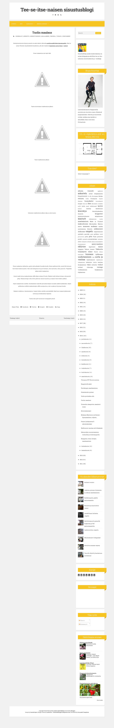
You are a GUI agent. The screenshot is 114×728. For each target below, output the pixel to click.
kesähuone (99, 208)
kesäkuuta (84, 364)
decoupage (95, 196)
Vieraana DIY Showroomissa (90, 380)
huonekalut (19, 36)
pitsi (91, 237)
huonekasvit (99, 201)
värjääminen (99, 270)
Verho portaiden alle (87, 396)
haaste (101, 198)
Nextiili (90, 229)
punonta (100, 236)
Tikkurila (53, 36)
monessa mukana (91, 226)
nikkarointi (98, 229)
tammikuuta (85, 450)
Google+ (42, 307)
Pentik (101, 234)
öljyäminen (81, 272)
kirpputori (99, 214)
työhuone (99, 254)
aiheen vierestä (88, 191)
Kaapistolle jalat (86, 384)
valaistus (89, 262)
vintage (100, 267)
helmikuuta (85, 446)
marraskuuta (85, 343)
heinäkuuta (85, 360)
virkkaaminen (86, 270)
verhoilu (94, 265)
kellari (82, 208)
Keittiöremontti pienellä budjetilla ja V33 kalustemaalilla (92, 523)
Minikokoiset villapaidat (92, 538)
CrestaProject (34, 712)
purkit (80, 239)
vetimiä (66, 45)
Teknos (87, 249)
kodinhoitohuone (86, 216)
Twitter (33, 307)
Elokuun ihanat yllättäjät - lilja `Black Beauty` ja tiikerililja (92, 655)
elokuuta (84, 356)
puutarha (85, 239)
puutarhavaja (93, 239)
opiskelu (81, 234)
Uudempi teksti (15, 318)
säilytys (83, 246)
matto (80, 226)
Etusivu (13, 23)
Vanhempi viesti (69, 318)
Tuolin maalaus (42, 32)
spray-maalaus (97, 244)
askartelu (83, 193)
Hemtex (81, 201)
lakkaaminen (94, 219)
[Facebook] (53, 14)
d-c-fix (90, 196)
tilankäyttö (83, 252)
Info (21, 23)
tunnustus (81, 254)
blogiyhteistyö (83, 196)
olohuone (82, 232)
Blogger (73, 710)
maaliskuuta (85, 376)
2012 (81, 459)
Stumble (50, 307)
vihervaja (92, 267)
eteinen (82, 199)
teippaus (81, 249)
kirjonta (86, 214)
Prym (95, 236)
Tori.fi (96, 252)
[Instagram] (55, 14)
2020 (81, 311)
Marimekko (93, 224)
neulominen (82, 229)
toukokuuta (85, 368)
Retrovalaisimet (86, 411)
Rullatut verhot (89, 482)
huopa (80, 203)
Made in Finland (96, 221)
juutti (88, 206)
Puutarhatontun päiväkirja (89, 683)
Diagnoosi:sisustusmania (88, 673)
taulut (100, 247)
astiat (91, 193)
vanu (89, 265)
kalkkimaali (94, 206)
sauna (93, 241)
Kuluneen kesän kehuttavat (91, 644)
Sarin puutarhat (85, 653)
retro (79, 241)
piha (87, 236)
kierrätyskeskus (35, 36)
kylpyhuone (99, 216)
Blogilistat (29, 23)
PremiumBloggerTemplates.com (61, 712)
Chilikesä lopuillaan (86, 697)
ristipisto (84, 241)
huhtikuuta (85, 372)
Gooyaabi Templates (83, 712)
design (100, 196)
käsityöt (83, 218)
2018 (81, 319)
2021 (81, 306)
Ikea (90, 204)
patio (92, 234)
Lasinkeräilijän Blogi (87, 663)
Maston (100, 224)
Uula (93, 257)
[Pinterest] (58, 14)
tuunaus (59, 36)
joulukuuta (85, 339)
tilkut (91, 252)
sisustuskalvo (99, 241)
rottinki (89, 241)
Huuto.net (85, 203)
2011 (81, 464)
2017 (81, 323)
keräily (91, 208)
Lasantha (49, 712)
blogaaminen (98, 193)
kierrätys (26, 36)
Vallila (95, 262)
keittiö (100, 206)
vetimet (82, 267)
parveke (87, 234)
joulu (84, 206)
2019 (81, 315)
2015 (81, 331)
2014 (81, 335)
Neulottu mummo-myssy (92, 545)
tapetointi (93, 247)
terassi (92, 249)
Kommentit (83, 624)
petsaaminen (81, 236)
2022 (81, 302)
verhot (100, 265)
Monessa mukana (42, 23)
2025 (81, 290)
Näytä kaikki (100, 700)
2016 (81, 327)
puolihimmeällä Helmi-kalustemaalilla (56, 43)
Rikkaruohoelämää (86, 642)
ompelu (90, 231)
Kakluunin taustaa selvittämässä (91, 428)
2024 (81, 294)
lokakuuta (84, 347)
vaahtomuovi (91, 260)
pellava (97, 234)
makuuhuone (83, 224)
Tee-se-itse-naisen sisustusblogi (57, 9)
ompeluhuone (98, 231)
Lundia (101, 219)
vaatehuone (99, 260)
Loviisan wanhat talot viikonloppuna (93, 665)
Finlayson (95, 198)
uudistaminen (66, 36)
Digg (58, 307)
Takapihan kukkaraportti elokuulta (93, 675)
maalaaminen (45, 36)
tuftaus (101, 252)
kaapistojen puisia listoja (55, 45)
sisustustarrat (85, 244)
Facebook (25, 307)
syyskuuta (84, 351)
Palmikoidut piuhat (87, 392)
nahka (101, 226)
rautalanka (100, 239)
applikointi (100, 191)
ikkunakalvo (95, 203)
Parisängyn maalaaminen (89, 388)
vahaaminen (82, 262)
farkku (88, 198)
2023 (81, 298)
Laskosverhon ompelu (91, 530)
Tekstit (82, 620)
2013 (81, 455)
